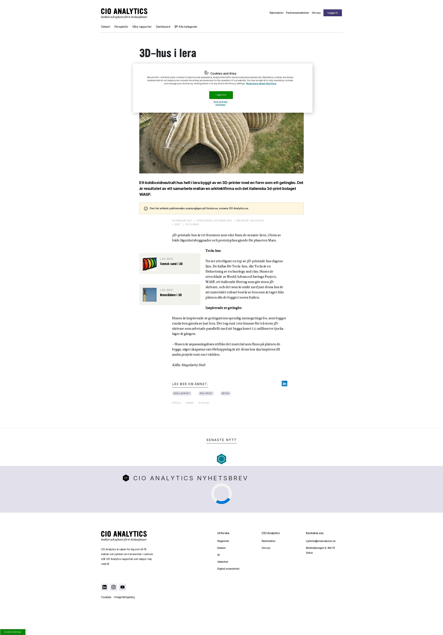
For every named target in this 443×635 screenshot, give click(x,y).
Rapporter (223, 540)
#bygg (225, 393)
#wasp (190, 403)
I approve (221, 94)
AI (218, 554)
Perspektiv (121, 26)
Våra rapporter (142, 26)
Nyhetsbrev (276, 12)
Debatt (105, 26)
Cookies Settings (12, 632)
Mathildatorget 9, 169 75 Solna (320, 550)
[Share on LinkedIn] (284, 383)
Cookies (106, 597)
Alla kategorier (188, 26)
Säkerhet (222, 561)
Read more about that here (261, 83)
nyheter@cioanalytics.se (320, 540)
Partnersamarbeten (297, 12)
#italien (204, 403)
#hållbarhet (182, 393)
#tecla (176, 403)
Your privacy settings (220, 103)
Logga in (333, 12)
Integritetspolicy (124, 597)
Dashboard (163, 26)
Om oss (316, 12)
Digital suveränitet (228, 568)
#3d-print (206, 393)
